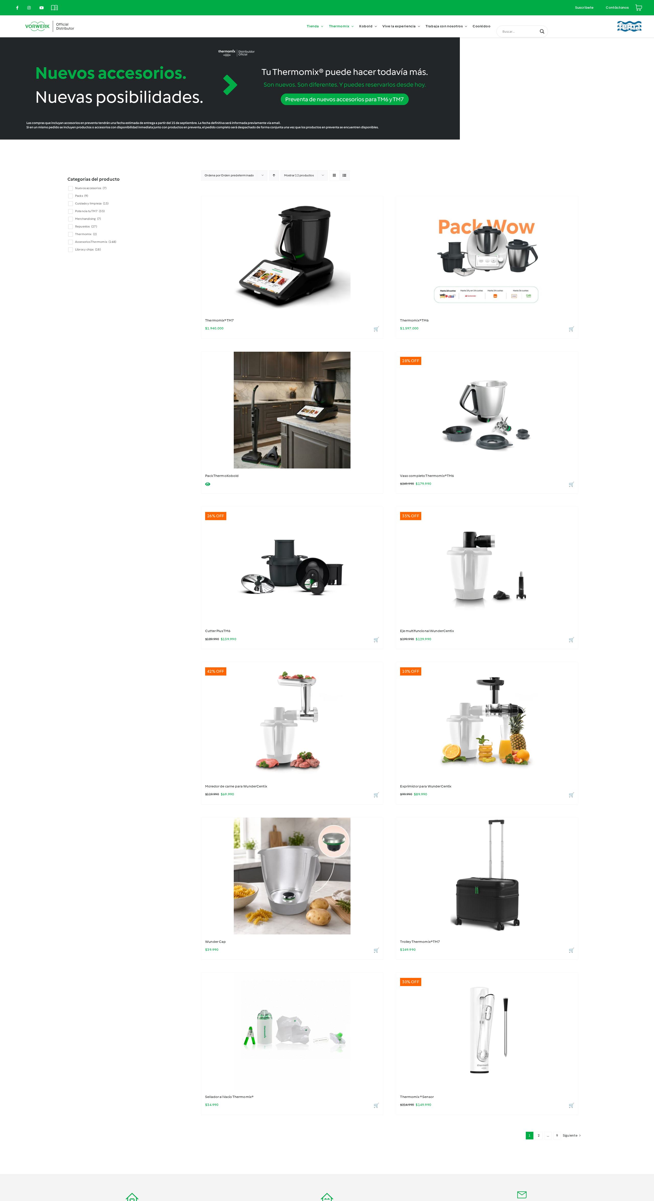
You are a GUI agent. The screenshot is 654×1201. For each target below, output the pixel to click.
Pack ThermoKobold (222, 476)
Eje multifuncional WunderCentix (427, 631)
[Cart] (639, 5)
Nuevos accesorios (91, 188)
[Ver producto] (207, 484)
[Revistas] (54, 5)
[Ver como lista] (344, 175)
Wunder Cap (215, 942)
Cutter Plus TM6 (217, 631)
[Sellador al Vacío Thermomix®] (292, 1031)
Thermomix (86, 234)
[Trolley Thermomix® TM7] (487, 876)
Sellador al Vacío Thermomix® (229, 1097)
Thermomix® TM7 (219, 320)
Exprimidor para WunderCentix (425, 786)
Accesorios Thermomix (95, 242)
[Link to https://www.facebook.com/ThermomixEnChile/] (17, 8)
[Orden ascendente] (274, 175)
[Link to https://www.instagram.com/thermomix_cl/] (29, 8)
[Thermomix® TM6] (487, 254)
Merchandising (88, 219)
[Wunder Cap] (292, 876)
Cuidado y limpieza (92, 203)
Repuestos (86, 226)
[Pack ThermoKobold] (292, 410)
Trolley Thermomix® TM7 (420, 942)
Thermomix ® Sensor (417, 1097)
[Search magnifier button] (542, 31)
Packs (81, 196)
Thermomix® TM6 (414, 320)
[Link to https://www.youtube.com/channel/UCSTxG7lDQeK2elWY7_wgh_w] (41, 8)
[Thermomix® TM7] (292, 254)
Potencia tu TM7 (90, 211)
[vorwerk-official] (50, 20)
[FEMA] (629, 19)
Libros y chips (88, 249)
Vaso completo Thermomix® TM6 (427, 476)
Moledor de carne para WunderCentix (236, 786)
